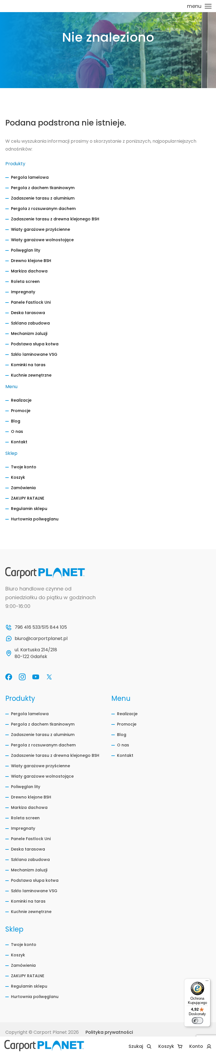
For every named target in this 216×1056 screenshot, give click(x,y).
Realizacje (21, 400)
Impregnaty (23, 292)
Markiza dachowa (29, 271)
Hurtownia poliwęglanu (34, 519)
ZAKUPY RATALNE (27, 498)
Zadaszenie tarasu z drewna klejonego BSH (55, 219)
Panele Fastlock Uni (31, 302)
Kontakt (19, 442)
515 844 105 (54, 627)
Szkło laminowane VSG (34, 354)
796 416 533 (27, 627)
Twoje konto (23, 467)
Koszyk (18, 477)
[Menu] (207, 982)
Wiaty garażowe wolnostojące (42, 240)
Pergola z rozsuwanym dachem (43, 208)
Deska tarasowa (28, 313)
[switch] (197, 1020)
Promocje (20, 410)
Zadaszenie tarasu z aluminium (43, 198)
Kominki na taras (28, 365)
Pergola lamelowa (30, 177)
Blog (15, 421)
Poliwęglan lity (25, 250)
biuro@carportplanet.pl (41, 638)
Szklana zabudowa (30, 323)
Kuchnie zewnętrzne (31, 375)
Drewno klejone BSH (31, 260)
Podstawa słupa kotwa (34, 344)
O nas (17, 431)
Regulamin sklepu (29, 508)
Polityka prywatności (109, 1032)
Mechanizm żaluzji (29, 333)
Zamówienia (23, 488)
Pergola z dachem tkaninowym (43, 188)
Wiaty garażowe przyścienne (40, 229)
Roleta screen (25, 281)
